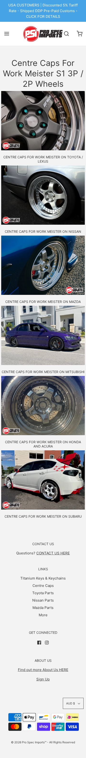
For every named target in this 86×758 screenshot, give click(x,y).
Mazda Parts (43, 607)
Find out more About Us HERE (43, 669)
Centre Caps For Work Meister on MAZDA (43, 302)
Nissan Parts (43, 600)
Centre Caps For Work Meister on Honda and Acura (43, 444)
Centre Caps (43, 585)
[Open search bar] (66, 33)
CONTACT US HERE (53, 553)
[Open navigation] (6, 33)
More (43, 615)
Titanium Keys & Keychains (43, 578)
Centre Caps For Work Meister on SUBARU (43, 516)
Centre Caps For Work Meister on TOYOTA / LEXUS (43, 159)
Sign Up (43, 679)
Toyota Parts (43, 593)
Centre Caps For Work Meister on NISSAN (43, 231)
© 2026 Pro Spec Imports (28, 742)
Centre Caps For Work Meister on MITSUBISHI (43, 372)
